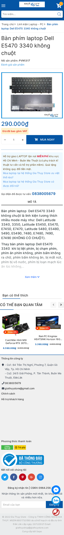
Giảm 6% (12, 332)
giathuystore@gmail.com (20, 388)
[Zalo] (56, 500)
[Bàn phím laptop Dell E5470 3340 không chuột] (32, 95)
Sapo (39, 531)
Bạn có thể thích (15, 295)
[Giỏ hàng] (58, 6)
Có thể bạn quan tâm (21, 305)
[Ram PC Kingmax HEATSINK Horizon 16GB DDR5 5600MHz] (48, 330)
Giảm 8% (44, 328)
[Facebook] (56, 489)
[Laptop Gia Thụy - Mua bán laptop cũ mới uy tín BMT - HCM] (32, 3)
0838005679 (43, 194)
